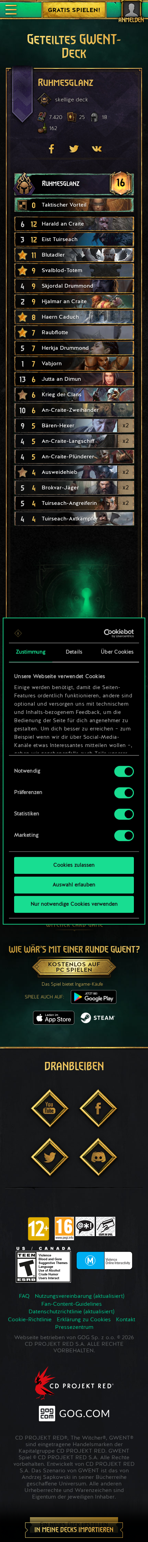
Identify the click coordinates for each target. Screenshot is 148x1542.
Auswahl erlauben (74, 884)
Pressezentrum (74, 1327)
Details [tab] (74, 652)
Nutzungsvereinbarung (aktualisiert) (79, 1296)
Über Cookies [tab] (117, 652)
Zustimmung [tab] (31, 652)
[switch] (124, 792)
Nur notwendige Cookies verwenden (74, 904)
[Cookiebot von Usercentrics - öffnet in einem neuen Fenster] (104, 633)
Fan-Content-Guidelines (71, 1304)
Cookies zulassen (74, 865)
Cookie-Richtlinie (30, 1320)
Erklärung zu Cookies (84, 1320)
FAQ (24, 1296)
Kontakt (125, 1320)
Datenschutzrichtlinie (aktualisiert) (71, 1312)
